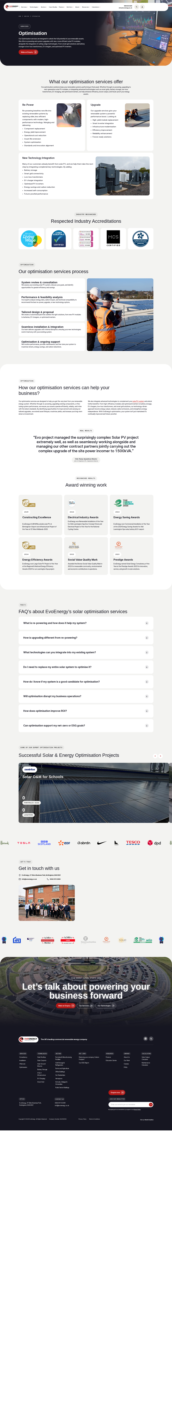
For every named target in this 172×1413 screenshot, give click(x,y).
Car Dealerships (60, 1075)
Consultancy (23, 1057)
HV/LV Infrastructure (41, 1074)
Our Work (127, 1060)
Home (20, 16)
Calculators (95, 7)
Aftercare (22, 1064)
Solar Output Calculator (146, 1058)
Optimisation (23, 1067)
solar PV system (138, 401)
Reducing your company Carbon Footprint (89, 1058)
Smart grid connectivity (34, 174)
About (77, 7)
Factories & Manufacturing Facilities (63, 1058)
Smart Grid (40, 1082)
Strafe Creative (149, 1119)
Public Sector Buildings (62, 1087)
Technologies (34, 7)
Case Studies (53, 7)
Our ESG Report (84, 1063)
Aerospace (58, 1078)
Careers (126, 1064)
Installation (22, 1060)
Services (24, 7)
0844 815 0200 (128, 6)
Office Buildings (60, 1072)
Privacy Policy (137, 1109)
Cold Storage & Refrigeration (60, 1064)
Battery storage (30, 170)
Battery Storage (42, 1069)
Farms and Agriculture (62, 1068)
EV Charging (41, 1078)
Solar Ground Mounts (41, 1065)
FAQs (125, 1067)
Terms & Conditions (94, 1119)
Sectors (43, 7)
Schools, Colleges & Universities (61, 1083)
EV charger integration (33, 180)
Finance (61, 7)
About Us (127, 1057)
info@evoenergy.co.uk (125, 8)
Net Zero (69, 7)
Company (127, 1053)
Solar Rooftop (41, 1057)
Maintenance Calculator (146, 1064)
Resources (85, 7)
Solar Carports (41, 1060)
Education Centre (111, 1060)
